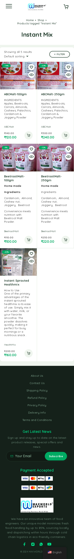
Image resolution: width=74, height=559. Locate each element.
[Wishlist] (31, 67)
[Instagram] (33, 544)
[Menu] (9, 6)
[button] (28, 135)
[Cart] (66, 7)
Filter (61, 54)
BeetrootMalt (11, 231)
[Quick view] (31, 74)
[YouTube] (49, 544)
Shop (41, 20)
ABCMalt (9, 126)
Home (30, 20)
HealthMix (10, 344)
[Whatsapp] (41, 544)
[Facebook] (24, 544)
